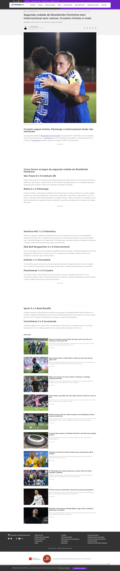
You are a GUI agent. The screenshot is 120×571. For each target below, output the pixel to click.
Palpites (104, 5)
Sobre (58, 1)
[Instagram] (16, 1)
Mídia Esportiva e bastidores (70, 539)
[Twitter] (14, 1)
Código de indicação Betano (97, 539)
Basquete (64, 543)
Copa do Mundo (50, 5)
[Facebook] (12, 1)
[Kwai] (21, 1)
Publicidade (52, 1)
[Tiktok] (14, 539)
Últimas (40, 5)
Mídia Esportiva (80, 5)
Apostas (32, 5)
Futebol (63, 535)
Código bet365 (92, 541)
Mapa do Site (27, 1)
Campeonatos (67, 5)
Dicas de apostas (93, 535)
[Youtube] (18, 1)
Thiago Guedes (34, 26)
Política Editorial (45, 1)
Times (59, 5)
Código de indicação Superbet (97, 543)
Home (25, 11)
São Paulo (48, 138)
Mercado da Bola (93, 5)
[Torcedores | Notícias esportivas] (17, 5)
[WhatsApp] (22, 538)
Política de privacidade (35, 1)
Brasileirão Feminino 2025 (50, 136)
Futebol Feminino (33, 11)
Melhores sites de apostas (96, 537)
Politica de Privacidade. (64, 568)
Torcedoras (64, 541)
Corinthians (36, 140)
